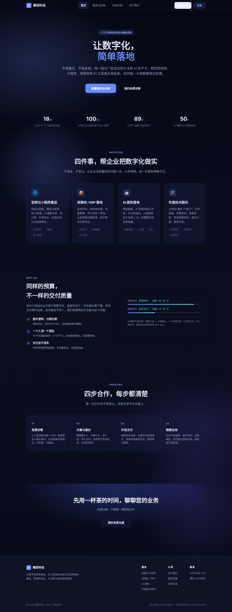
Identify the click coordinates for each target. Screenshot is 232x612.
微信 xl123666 (197, 578)
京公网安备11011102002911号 (191, 605)
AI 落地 (145, 583)
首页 (83, 5)
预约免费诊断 (132, 88)
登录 (199, 5)
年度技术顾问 (149, 589)
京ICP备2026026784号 (161, 605)
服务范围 (173, 578)
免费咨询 (183, 5)
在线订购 (117, 5)
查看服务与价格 (100, 88)
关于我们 (134, 5)
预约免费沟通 (116, 522)
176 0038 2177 (198, 573)
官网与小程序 (149, 573)
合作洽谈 (173, 583)
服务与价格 (99, 5)
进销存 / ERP (148, 578)
